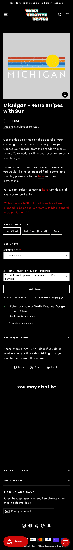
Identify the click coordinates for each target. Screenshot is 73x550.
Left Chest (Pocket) (35, 231)
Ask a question (16, 337)
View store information (21, 323)
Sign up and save (19, 492)
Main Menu (12, 480)
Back (56, 231)
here (41, 176)
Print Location (16, 224)
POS (39, 546)
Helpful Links (15, 470)
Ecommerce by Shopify (54, 546)
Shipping (8, 126)
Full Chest (12, 231)
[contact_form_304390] (65, 542)
